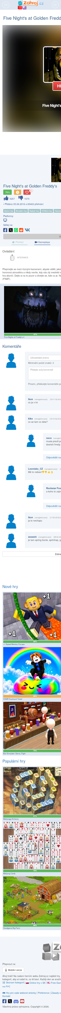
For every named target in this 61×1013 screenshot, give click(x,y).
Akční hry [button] (8, 210)
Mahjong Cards (9, 873)
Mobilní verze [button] (14, 970)
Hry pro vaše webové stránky (21, 992)
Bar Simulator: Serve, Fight (14, 753)
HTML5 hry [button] (47, 210)
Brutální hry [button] (21, 210)
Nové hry (10, 586)
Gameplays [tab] (44, 242)
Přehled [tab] (19, 242)
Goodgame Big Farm (11, 928)
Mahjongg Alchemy (11, 819)
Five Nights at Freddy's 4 (14, 337)
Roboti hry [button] (34, 210)
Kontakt (6, 996)
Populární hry (13, 761)
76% (7, 192)
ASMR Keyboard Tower (12, 699)
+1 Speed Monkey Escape (14, 644)
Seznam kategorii (15, 982)
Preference (44, 992)
